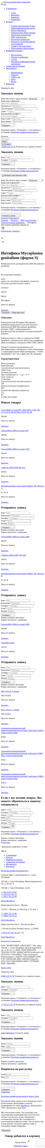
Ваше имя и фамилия (10, 101)
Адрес (4, 111)
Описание (5, 313)
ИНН (3, 818)
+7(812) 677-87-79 (9, 933)
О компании (11, 8)
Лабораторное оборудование (23, 33)
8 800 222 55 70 (7, 976)
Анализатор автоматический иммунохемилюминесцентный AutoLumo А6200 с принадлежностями (22, 730)
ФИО (4, 810)
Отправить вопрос (9, 216)
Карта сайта (6, 968)
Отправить (6, 126)
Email (4, 521)
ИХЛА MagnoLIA (18, 30)
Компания (6, 515)
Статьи (14, 59)
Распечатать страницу (11, 231)
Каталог (9, 22)
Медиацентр (11, 68)
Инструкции (16, 55)
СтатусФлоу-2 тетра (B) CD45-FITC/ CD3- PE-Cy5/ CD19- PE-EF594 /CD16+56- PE (20, 411)
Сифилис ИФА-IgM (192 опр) (13, 555)
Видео (13, 82)
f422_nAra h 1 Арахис (10, 710)
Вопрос (4, 523)
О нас (13, 13)
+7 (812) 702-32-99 (9, 897)
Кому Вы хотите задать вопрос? (14, 99)
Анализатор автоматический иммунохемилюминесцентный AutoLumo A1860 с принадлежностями (22, 776)
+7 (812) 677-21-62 (9, 892)
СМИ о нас (15, 77)
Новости (14, 75)
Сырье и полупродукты (21, 46)
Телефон (5, 160)
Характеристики (18, 313)
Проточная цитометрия (21, 35)
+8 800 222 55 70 (8, 147)
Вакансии (15, 17)
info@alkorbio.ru (8, 901)
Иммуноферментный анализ (23, 28)
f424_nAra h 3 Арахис (10, 691)
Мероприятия (17, 73)
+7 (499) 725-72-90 (9, 914)
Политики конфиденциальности (24, 132)
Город (4, 815)
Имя (3, 157)
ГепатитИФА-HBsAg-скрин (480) (15, 537)
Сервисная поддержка (15, 66)
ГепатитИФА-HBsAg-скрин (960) (15, 624)
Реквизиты (15, 19)
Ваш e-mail (6, 119)
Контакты (15, 15)
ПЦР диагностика (18, 37)
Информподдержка (14, 51)
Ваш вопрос (7, 121)
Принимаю (6, 1130)
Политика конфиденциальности (14, 871)
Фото (13, 79)
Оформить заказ (21, 1146)
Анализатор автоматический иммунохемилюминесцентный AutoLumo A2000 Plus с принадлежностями (21, 753)
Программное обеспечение (22, 48)
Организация (7, 109)
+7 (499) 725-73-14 (9, 916)
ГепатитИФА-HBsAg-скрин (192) (15, 449)
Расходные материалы (20, 39)
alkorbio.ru (25, 1105)
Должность (6, 106)
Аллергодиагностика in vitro (23, 26)
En (5, 4)
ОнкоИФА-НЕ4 (7, 643)
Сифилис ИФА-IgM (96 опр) (13, 467)
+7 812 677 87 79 (8, 1005)
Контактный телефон (11, 114)
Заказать (5, 310)
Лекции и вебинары (19, 57)
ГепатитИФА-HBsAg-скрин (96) (14, 431)
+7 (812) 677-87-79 (9, 894)
